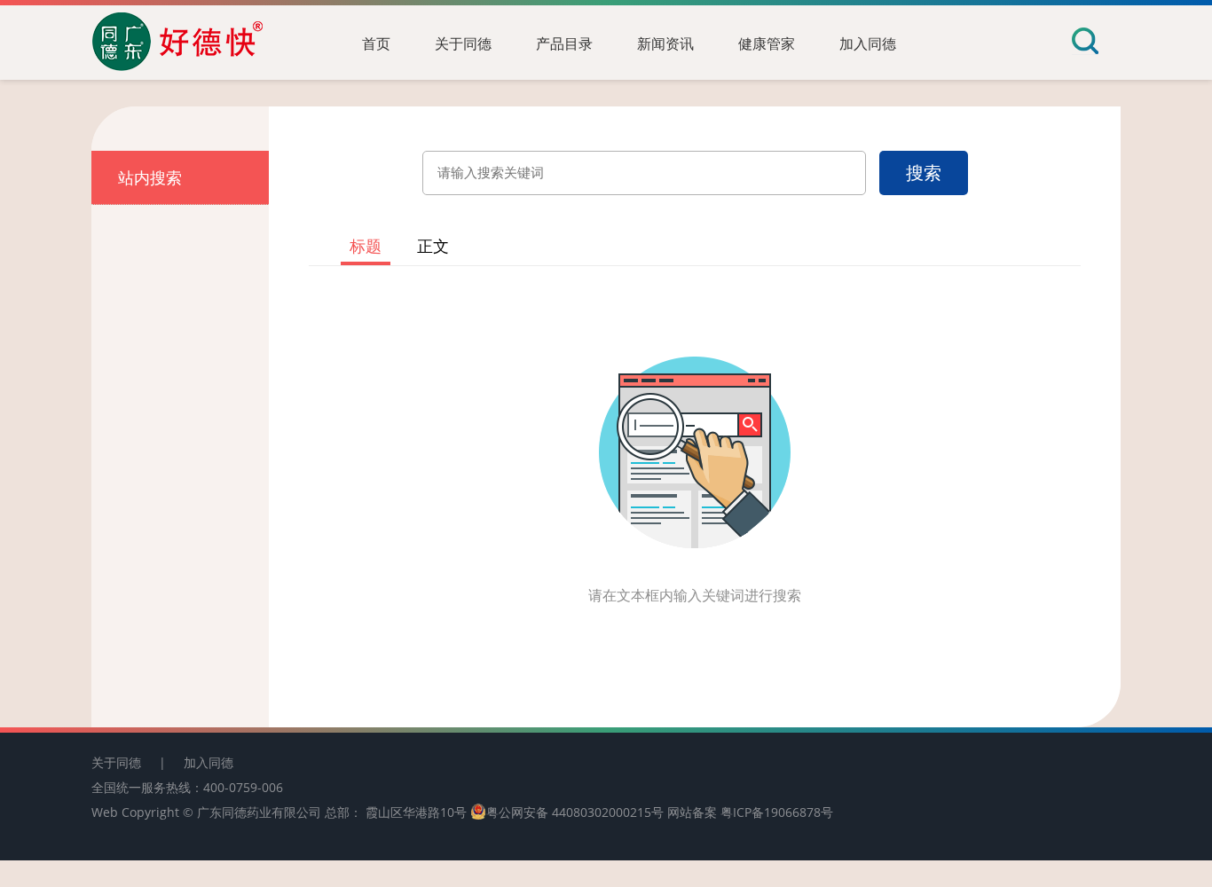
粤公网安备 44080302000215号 (575, 812)
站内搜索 (150, 177)
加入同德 (867, 43)
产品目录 (564, 43)
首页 (376, 43)
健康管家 (766, 43)
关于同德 (463, 43)
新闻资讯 (665, 43)
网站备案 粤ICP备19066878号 (750, 812)
